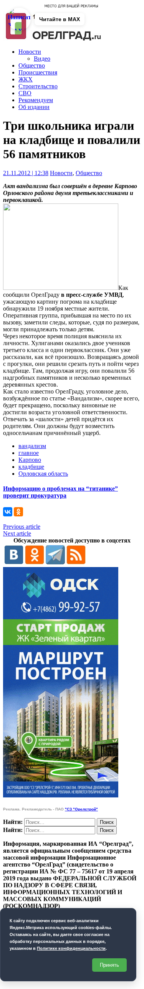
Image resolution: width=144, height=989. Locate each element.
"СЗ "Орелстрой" (81, 809)
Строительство (38, 86)
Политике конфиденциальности (71, 948)
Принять (109, 965)
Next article (17, 533)
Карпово (29, 459)
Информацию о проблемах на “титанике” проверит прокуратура (60, 492)
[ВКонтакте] (7, 511)
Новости (29, 51)
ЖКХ (25, 79)
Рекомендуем (35, 100)
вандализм (32, 446)
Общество (31, 65)
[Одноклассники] (18, 511)
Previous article (21, 526)
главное (28, 453)
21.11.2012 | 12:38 (25, 173)
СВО (24, 93)
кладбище (31, 466)
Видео (42, 58)
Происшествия (37, 72)
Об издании (34, 107)
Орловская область (43, 473)
